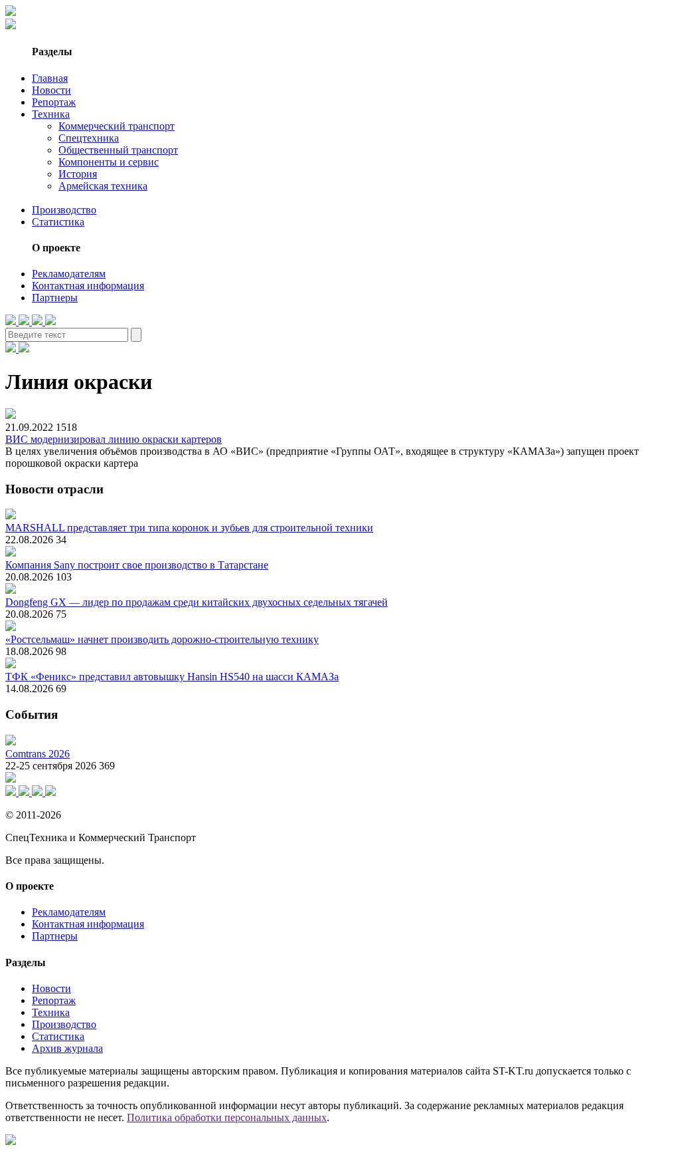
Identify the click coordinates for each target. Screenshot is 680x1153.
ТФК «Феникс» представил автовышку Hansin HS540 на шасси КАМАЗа (172, 676)
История (77, 174)
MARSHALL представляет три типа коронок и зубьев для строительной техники (189, 527)
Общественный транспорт (118, 150)
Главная (50, 78)
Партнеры (55, 297)
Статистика (58, 221)
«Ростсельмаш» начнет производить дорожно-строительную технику (162, 639)
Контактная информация (88, 285)
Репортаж (54, 102)
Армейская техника (102, 186)
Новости (51, 90)
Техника (51, 114)
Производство (64, 209)
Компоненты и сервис (108, 162)
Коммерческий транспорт (116, 126)
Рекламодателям (69, 273)
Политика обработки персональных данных (227, 1117)
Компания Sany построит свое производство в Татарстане (136, 565)
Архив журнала (67, 1048)
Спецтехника (88, 138)
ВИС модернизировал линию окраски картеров (113, 439)
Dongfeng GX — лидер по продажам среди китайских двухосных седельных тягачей (196, 602)
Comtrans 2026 (37, 753)
